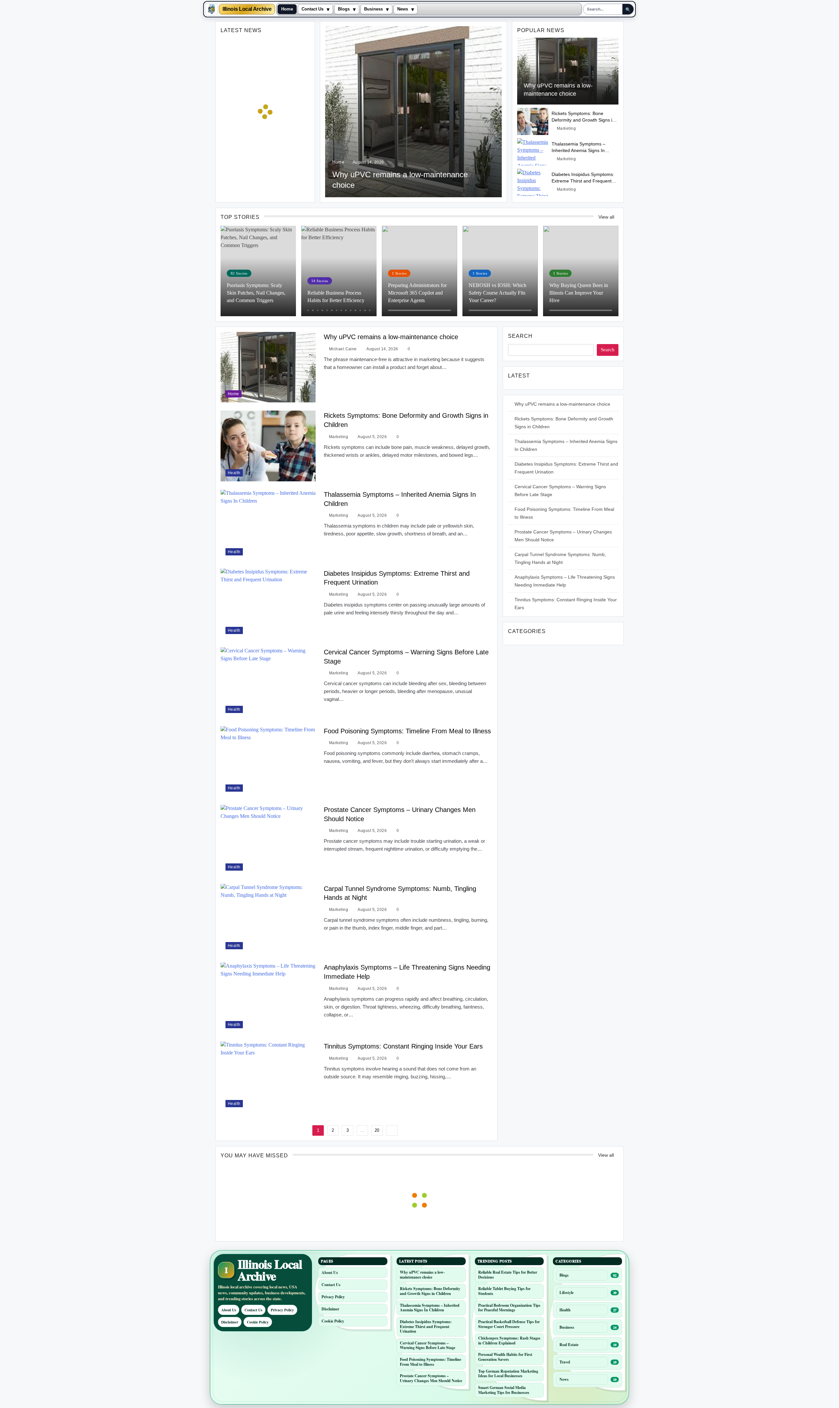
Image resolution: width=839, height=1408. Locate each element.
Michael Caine (343, 349)
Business (373, 9)
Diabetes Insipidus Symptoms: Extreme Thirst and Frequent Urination (583, 181)
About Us (228, 1310)
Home (287, 9)
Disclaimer (229, 1322)
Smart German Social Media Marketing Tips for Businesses (503, 1390)
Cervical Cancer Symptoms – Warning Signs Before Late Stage (427, 1345)
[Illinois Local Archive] (211, 9)
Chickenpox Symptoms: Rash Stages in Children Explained (509, 1340)
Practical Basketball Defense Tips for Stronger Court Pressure (509, 1324)
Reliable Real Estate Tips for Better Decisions (507, 1274)
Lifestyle (566, 1292)
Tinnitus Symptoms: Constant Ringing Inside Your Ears (403, 1046)
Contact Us (312, 9)
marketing (566, 128)
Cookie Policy (258, 1322)
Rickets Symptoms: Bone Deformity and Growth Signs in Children (583, 120)
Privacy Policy (282, 1310)
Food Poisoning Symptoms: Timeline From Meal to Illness (407, 731)
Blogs (344, 9)
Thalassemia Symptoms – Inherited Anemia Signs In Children (578, 150)
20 (377, 1130)
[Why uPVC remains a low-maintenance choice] (413, 111)
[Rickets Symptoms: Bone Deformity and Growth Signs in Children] (532, 121)
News (402, 9)
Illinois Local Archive (247, 9)
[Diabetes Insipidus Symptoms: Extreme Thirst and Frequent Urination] (532, 182)
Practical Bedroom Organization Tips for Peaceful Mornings (509, 1307)
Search (520, 336)
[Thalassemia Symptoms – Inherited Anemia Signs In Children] (532, 151)
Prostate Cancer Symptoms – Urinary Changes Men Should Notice (431, 1378)
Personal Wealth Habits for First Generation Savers (505, 1357)
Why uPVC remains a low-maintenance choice (391, 336)
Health (234, 473)
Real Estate (568, 1344)
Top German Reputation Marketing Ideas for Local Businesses (508, 1373)
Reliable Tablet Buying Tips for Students (504, 1291)
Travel (564, 1362)
